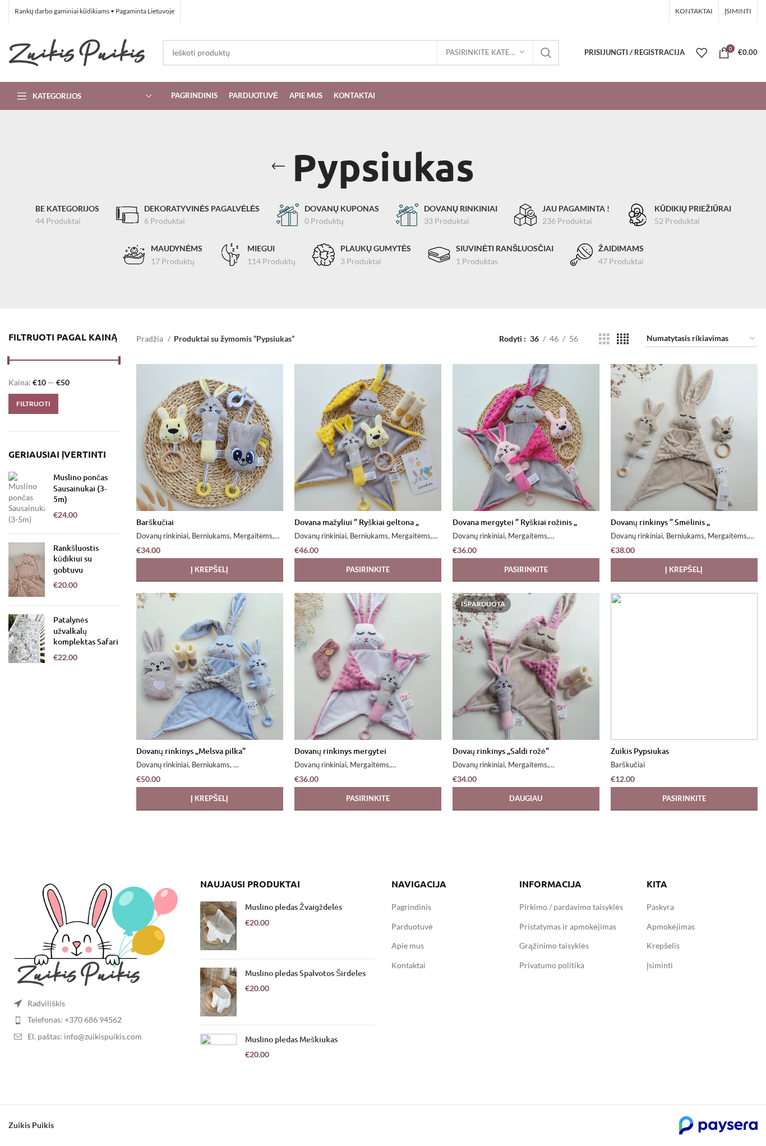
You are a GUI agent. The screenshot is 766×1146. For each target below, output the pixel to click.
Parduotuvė (412, 926)
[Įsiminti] (275, 382)
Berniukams (211, 535)
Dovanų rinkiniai (162, 535)
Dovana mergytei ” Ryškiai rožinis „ (515, 522)
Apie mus (407, 945)
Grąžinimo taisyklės (554, 945)
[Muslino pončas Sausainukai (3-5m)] (26, 498)
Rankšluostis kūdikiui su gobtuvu (76, 558)
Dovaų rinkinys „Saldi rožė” (501, 750)
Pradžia (150, 338)
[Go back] (278, 166)
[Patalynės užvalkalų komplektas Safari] (26, 638)
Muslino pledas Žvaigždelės (293, 906)
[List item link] (96, 1020)
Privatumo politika (551, 965)
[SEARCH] (546, 53)
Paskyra (660, 907)
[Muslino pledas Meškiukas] (218, 1058)
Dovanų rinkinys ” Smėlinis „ (660, 522)
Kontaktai (408, 965)
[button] (209, 570)
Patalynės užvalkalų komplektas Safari (85, 630)
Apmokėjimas (671, 926)
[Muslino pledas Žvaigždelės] (218, 925)
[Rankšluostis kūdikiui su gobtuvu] (26, 569)
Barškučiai (155, 522)
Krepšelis (663, 945)
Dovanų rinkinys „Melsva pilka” (191, 750)
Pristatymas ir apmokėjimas (567, 926)
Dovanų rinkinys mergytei (340, 750)
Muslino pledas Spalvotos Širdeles (305, 973)
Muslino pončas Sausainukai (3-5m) (80, 488)
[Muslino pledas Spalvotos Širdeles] (218, 992)
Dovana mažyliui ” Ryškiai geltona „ (356, 522)
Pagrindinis (411, 907)
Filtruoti (33, 403)
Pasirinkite (684, 798)
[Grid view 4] (623, 339)
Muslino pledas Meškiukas (291, 1039)
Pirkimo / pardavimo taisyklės (571, 907)
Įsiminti (660, 965)
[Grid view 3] (604, 339)
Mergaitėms (253, 535)
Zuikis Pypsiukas (640, 750)
